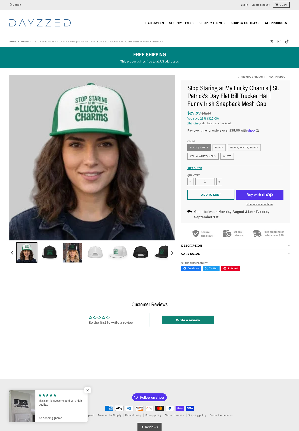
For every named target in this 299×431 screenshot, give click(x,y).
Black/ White (199, 147)
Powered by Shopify (109, 415)
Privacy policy (153, 415)
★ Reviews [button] (149, 427)
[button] (87, 390)
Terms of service (175, 415)
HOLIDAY (26, 41)
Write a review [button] (188, 320)
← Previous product (251, 76)
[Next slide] (172, 252)
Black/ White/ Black (244, 147)
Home (12, 41)
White (227, 156)
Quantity (193, 175)
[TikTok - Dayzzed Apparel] (287, 41)
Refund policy (133, 415)
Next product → (279, 76)
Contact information (221, 415)
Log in (244, 4)
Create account (260, 4)
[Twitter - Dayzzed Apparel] (272, 41)
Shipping (193, 123)
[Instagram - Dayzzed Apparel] (279, 41)
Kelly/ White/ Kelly (203, 156)
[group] (26, 252)
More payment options (259, 204)
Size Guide (194, 168)
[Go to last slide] (12, 252)
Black (219, 147)
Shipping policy (197, 415)
